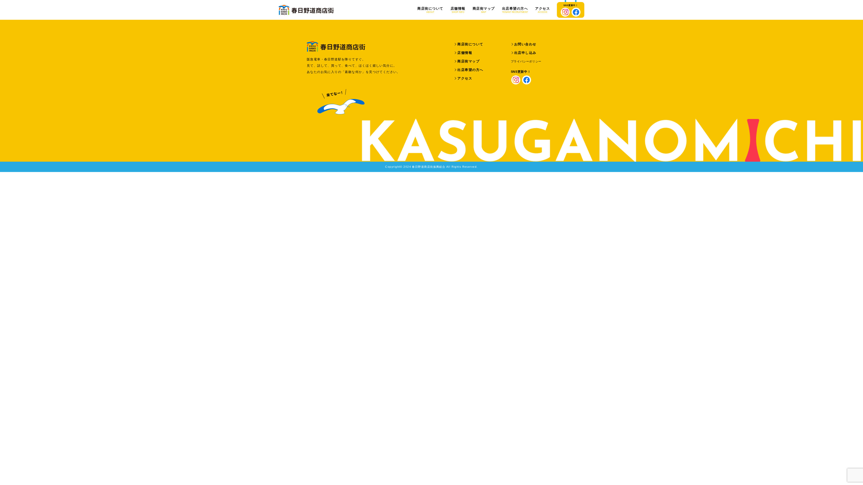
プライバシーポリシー (526, 61)
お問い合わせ (525, 44)
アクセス (542, 10)
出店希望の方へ (515, 10)
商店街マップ (484, 10)
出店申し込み (525, 53)
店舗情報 (458, 10)
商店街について (430, 10)
